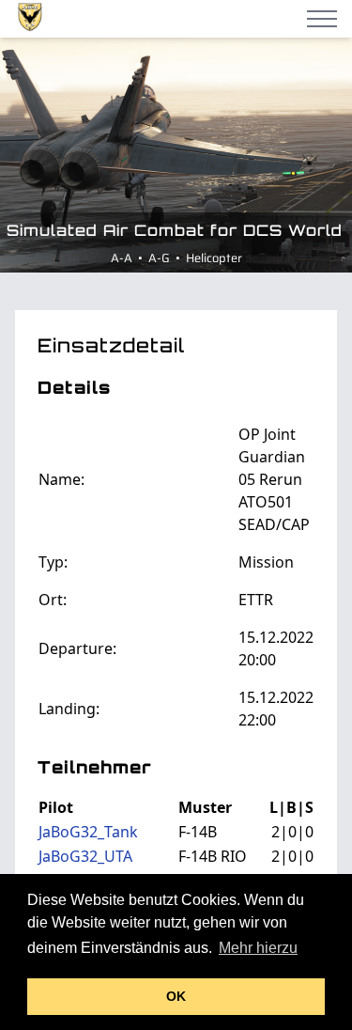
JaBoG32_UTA (85, 856)
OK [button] (176, 996)
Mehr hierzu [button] (258, 948)
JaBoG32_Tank (88, 831)
